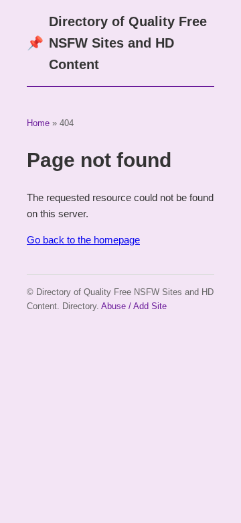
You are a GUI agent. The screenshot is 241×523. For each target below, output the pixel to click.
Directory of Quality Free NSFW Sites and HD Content (117, 43)
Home (38, 123)
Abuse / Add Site (134, 306)
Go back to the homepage (83, 239)
